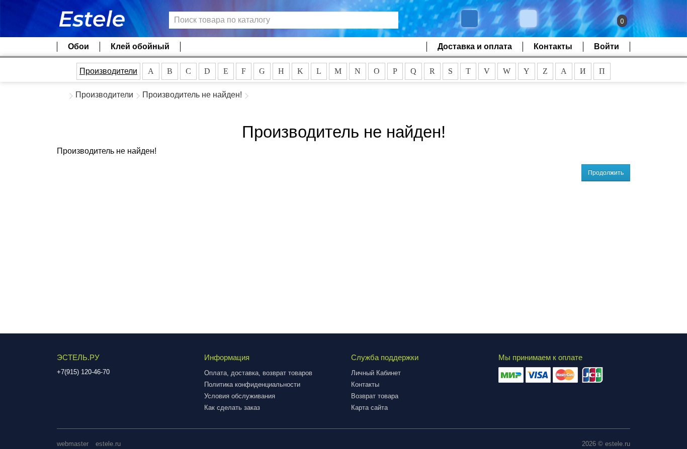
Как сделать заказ (232, 407)
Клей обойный (140, 46)
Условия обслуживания (239, 396)
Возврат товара (374, 396)
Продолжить (606, 172)
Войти (606, 46)
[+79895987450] (469, 18)
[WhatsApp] (529, 18)
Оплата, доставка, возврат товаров (258, 373)
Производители (108, 71)
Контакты (553, 46)
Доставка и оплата (475, 46)
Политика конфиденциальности (252, 384)
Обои (78, 46)
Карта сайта (369, 407)
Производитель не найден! (192, 94)
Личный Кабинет (376, 373)
